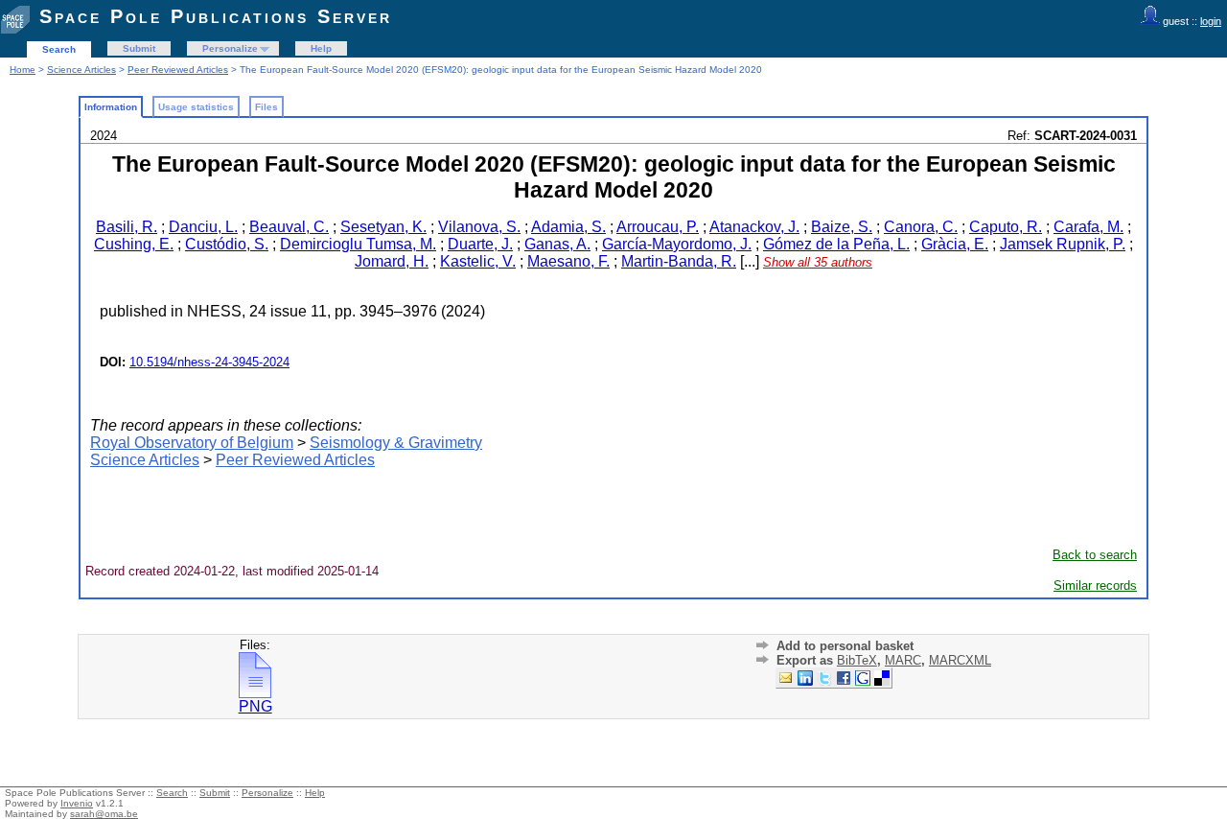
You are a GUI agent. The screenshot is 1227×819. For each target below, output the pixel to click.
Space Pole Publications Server (215, 16)
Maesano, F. (568, 261)
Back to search (1095, 555)
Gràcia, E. (954, 244)
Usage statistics (196, 107)
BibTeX (857, 660)
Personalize (230, 48)
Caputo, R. (1005, 227)
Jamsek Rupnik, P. (1062, 244)
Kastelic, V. (478, 261)
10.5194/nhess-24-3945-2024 (209, 362)
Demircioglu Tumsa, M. (358, 244)
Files (266, 107)
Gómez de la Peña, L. (836, 244)
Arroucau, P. (657, 227)
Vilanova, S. (479, 227)
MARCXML (960, 660)
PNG (255, 706)
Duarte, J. (480, 244)
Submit (139, 48)
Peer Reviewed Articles (177, 69)
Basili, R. (126, 227)
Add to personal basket (845, 646)
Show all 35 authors (817, 262)
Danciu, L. (203, 227)
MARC (903, 660)
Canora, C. (921, 227)
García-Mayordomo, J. (677, 244)
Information (110, 107)
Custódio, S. (226, 244)
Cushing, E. (134, 244)
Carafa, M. (1088, 227)
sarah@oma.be (104, 813)
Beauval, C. (289, 227)
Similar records (1095, 585)
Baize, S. (841, 227)
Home (22, 69)
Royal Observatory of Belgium (191, 442)
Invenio (76, 803)
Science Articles (81, 69)
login (1210, 21)
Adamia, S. (568, 227)
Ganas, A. (557, 244)
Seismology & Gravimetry (396, 442)
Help (321, 48)
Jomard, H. (391, 261)
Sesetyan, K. (383, 227)
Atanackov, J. (754, 227)
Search (59, 49)
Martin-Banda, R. (678, 261)
